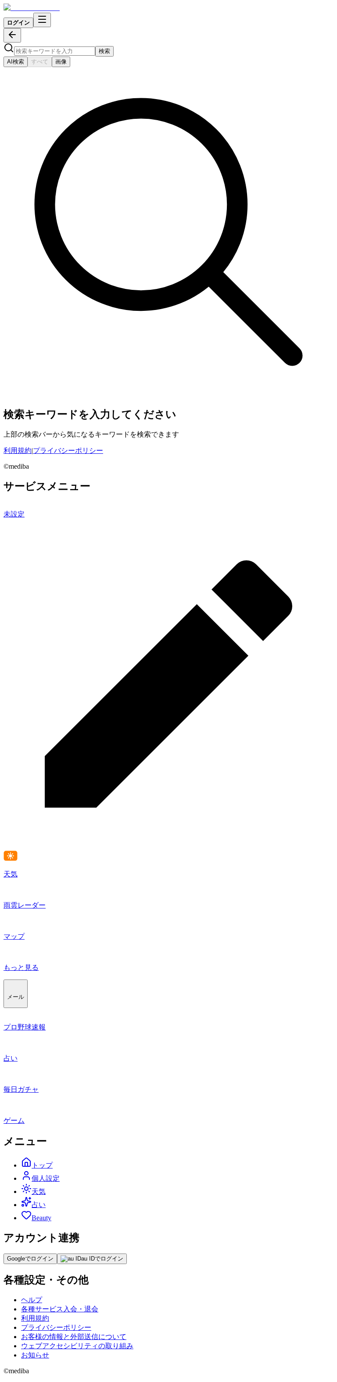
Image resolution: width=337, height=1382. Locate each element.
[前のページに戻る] (12, 35)
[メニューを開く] (42, 20)
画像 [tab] (61, 61)
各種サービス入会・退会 (59, 1309)
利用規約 (18, 450)
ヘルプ (31, 1300)
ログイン (18, 22)
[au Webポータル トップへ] (32, 7)
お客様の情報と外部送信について (73, 1336)
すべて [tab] (39, 61)
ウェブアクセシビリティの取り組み (77, 1346)
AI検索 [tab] (15, 61)
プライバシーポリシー (68, 450)
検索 (104, 51)
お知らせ (35, 1355)
